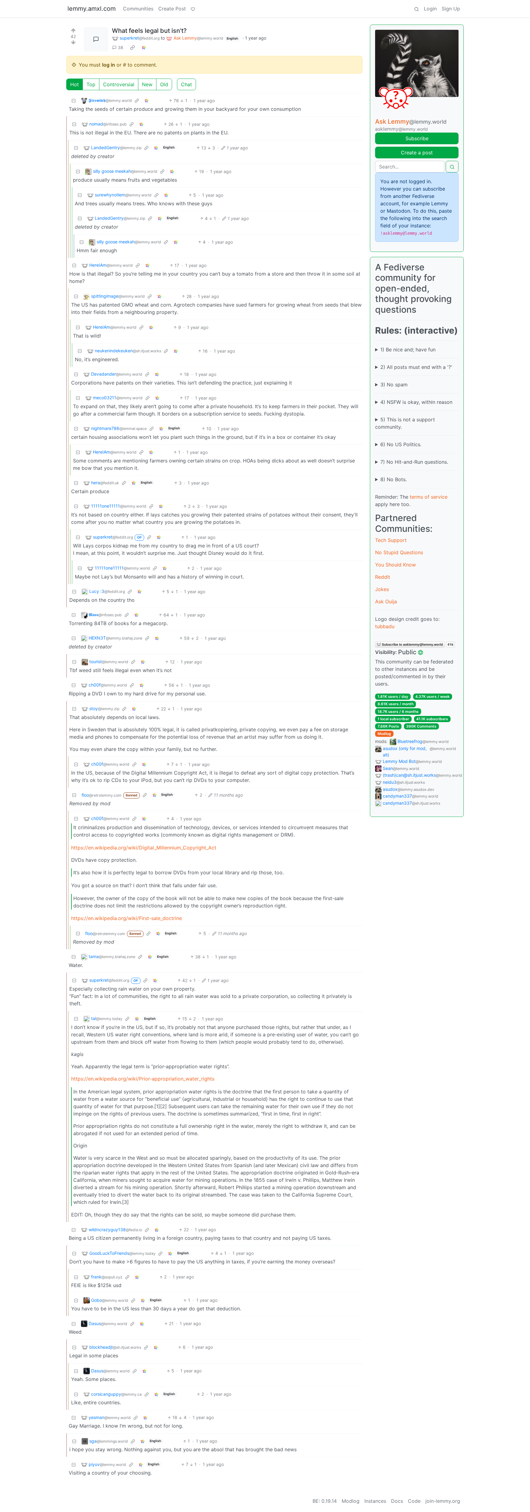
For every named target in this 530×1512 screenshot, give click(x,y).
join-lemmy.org (442, 1501)
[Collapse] (74, 100)
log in (108, 65)
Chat (186, 84)
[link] (132, 47)
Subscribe (416, 138)
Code (414, 1501)
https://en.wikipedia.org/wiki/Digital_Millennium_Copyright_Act (143, 848)
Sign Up (451, 9)
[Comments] (96, 39)
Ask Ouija (386, 601)
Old (164, 84)
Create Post (172, 9)
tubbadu (384, 626)
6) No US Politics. (400, 444)
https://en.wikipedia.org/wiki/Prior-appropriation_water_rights (142, 1079)
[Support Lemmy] (193, 8)
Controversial (118, 84)
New (147, 84)
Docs (397, 1501)
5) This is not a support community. (405, 423)
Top (90, 84)
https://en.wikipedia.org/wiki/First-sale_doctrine (126, 918)
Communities (138, 9)
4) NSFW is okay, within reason (416, 402)
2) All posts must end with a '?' (416, 367)
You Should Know (395, 565)
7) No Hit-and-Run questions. (414, 462)
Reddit (382, 577)
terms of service (428, 497)
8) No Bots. (393, 479)
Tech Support (391, 540)
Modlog (384, 733)
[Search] (416, 8)
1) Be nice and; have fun (408, 349)
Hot (74, 84)
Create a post (417, 152)
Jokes (382, 589)
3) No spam (394, 384)
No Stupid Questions (399, 552)
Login (430, 9)
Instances (375, 1501)
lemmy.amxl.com (91, 8)
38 (120, 47)
